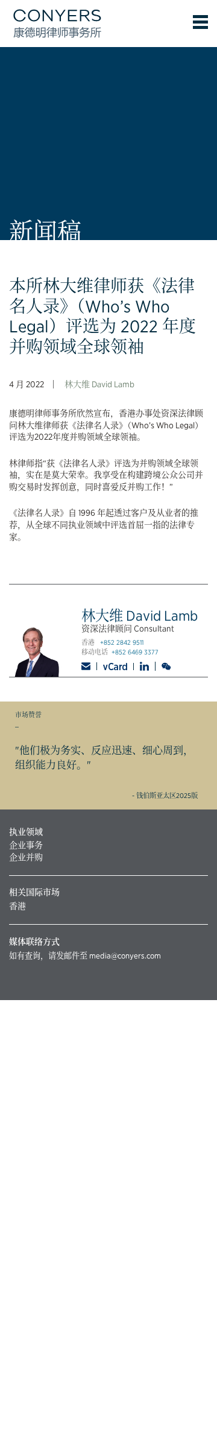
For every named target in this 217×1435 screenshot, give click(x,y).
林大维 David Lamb (99, 384)
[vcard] (115, 666)
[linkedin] (145, 666)
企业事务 (26, 845)
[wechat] (168, 666)
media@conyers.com (125, 955)
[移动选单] (200, 22)
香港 (17, 906)
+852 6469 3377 (135, 652)
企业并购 (26, 857)
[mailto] (89, 666)
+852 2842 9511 (121, 643)
